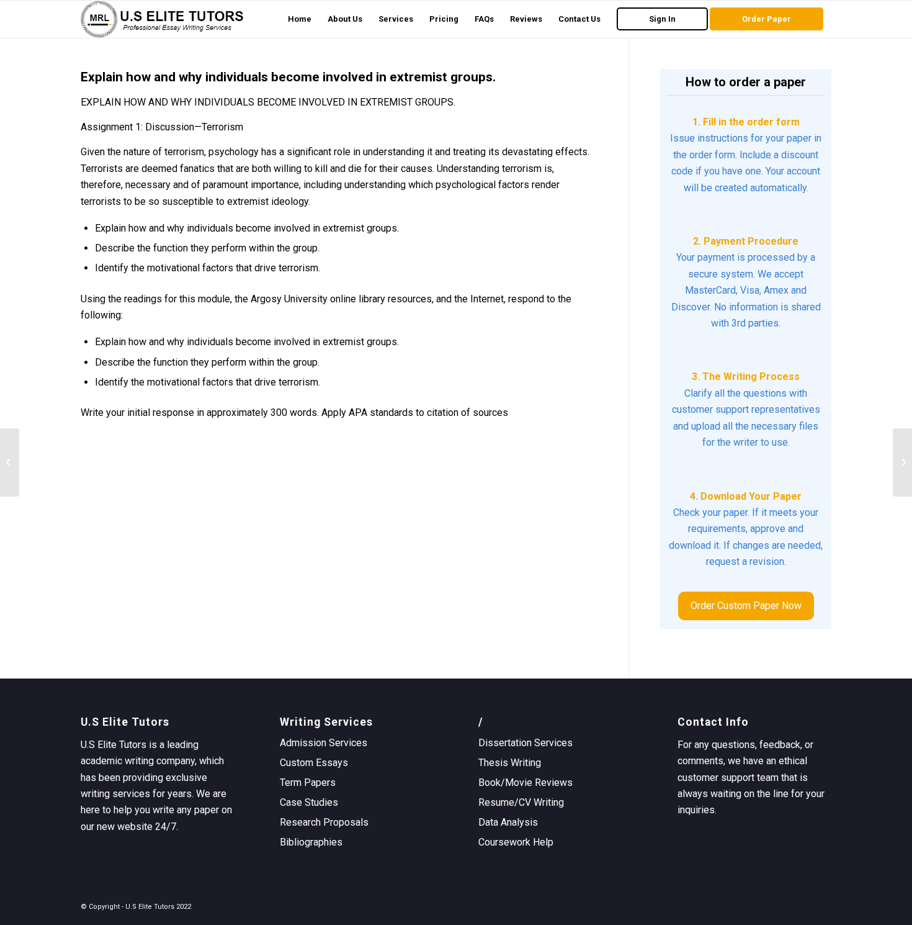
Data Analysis (508, 822)
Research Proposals (324, 822)
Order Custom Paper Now (746, 605)
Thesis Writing (509, 763)
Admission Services (323, 743)
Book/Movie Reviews (525, 782)
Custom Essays (314, 763)
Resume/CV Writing (521, 802)
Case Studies (309, 802)
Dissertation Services (525, 743)
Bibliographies (311, 842)
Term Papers (308, 782)
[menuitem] (300, 19)
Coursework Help (515, 842)
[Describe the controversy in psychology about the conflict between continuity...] (9, 462)
